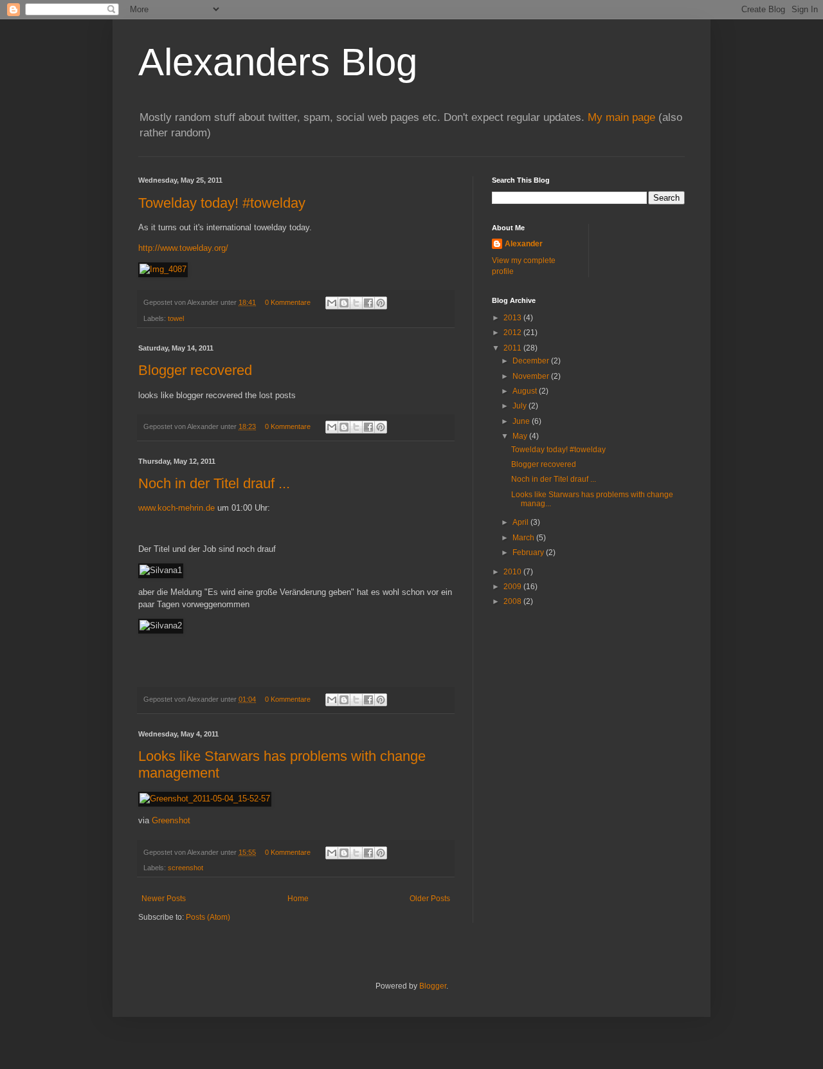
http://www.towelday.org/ (183, 248)
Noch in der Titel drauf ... (214, 483)
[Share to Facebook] (368, 303)
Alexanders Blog (277, 62)
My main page (621, 117)
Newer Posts (163, 898)
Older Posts (430, 898)
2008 (513, 601)
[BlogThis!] (344, 303)
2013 (513, 317)
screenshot (185, 868)
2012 (513, 332)
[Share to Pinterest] (380, 303)
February (529, 552)
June (522, 421)
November (531, 376)
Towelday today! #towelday (221, 203)
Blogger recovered (195, 370)
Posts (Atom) (208, 917)
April (521, 522)
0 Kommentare (288, 302)
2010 (513, 571)
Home (298, 898)
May (520, 436)
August (525, 391)
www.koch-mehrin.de (176, 508)
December (531, 360)
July (520, 405)
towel (176, 318)
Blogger (432, 986)
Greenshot (171, 820)
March (524, 537)
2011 (513, 347)
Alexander (524, 243)
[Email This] (331, 303)
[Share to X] (356, 303)
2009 (513, 586)
